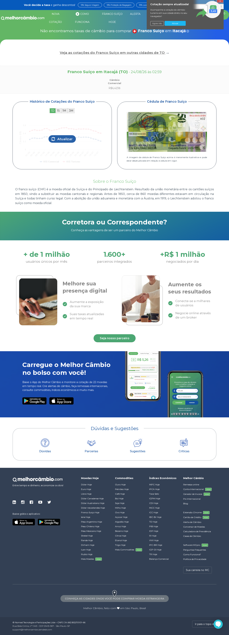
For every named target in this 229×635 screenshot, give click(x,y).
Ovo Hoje (120, 512)
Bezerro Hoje (121, 531)
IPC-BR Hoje (155, 545)
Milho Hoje (120, 507)
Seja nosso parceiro (114, 338)
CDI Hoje (153, 503)
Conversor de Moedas (194, 526)
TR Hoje (153, 554)
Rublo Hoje (86, 554)
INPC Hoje (154, 484)
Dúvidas (45, 451)
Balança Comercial (159, 559)
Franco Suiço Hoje (90, 512)
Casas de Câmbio (192, 536)
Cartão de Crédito (195, 517)
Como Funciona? (192, 554)
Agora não (157, 23)
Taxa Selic (154, 493)
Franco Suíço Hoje (112, 18)
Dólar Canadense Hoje (92, 498)
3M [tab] (71, 110)
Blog (185, 503)
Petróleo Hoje (122, 489)
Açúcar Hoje (121, 517)
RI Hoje (152, 535)
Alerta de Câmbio (192, 522)
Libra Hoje (86, 493)
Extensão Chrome (195, 512)
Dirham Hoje (87, 545)
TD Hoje (153, 521)
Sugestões (137, 451)
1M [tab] (64, 110)
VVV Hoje (154, 540)
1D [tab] (52, 110)
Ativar (175, 23)
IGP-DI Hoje (155, 549)
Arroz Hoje (120, 526)
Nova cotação (55, 18)
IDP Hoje (153, 531)
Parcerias (91, 451)
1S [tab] (58, 110)
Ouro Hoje (120, 484)
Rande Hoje (87, 540)
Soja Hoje (119, 503)
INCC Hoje (154, 507)
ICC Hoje (153, 512)
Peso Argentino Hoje (91, 521)
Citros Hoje (120, 535)
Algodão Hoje (122, 521)
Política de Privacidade (194, 559)
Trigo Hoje (120, 545)
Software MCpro (195, 545)
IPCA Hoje (154, 489)
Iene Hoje (85, 517)
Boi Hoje (119, 498)
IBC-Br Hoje (155, 517)
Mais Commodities (128, 549)
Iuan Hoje (86, 549)
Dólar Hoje (86, 484)
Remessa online (191, 484)
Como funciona (82, 18)
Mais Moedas (91, 559)
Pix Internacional (192, 498)
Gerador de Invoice (196, 494)
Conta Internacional (197, 489)
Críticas (184, 451)
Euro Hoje (86, 489)
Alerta (135, 14)
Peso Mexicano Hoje (91, 531)
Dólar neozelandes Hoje (93, 507)
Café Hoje (120, 493)
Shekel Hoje (87, 535)
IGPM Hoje (154, 498)
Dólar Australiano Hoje (92, 503)
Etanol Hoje (121, 540)
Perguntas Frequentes (194, 549)
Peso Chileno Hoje (90, 526)
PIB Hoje (153, 526)
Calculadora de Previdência (197, 531)
